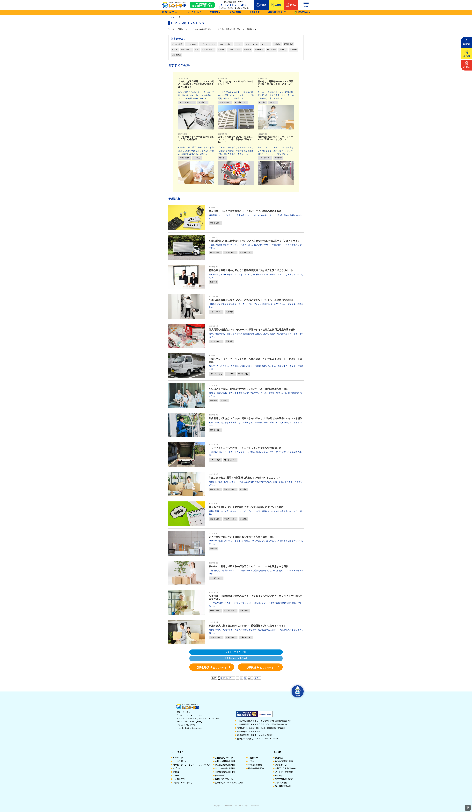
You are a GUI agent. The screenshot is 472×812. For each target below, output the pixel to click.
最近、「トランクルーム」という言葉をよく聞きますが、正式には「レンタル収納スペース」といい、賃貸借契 (275, 150)
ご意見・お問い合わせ (182, 782)
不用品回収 (288, 44)
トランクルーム (252, 44)
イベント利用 (177, 44)
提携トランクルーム (224, 779)
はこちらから (211, 667)
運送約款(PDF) (281, 764)
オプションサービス (208, 44)
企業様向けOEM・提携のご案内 (229, 782)
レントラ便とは (180, 761)
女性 (197, 49)
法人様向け (259, 49)
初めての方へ (304, 12)
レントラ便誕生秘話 (284, 761)
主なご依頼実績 (255, 764)
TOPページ (178, 757)
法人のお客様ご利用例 (225, 768)
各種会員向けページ (277, 12)
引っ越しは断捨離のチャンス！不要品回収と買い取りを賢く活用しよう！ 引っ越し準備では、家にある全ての (276, 95)
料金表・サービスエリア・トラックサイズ (191, 764)
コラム (251, 761)
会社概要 (279, 757)
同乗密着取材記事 (256, 768)
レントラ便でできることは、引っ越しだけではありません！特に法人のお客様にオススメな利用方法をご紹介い (196, 95)
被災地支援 (271, 49)
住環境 (174, 49)
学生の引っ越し (208, 49)
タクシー (238, 44)
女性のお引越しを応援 (225, 761)
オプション (178, 768)
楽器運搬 (247, 49)
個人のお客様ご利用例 (225, 764)
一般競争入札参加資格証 (286, 768)
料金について (168, 12)
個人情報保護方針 (283, 786)
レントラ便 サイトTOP (236, 652)
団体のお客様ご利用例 (225, 772)
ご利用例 (214, 12)
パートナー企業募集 (284, 772)
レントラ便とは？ (193, 12)
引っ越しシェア (235, 49)
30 (245, 678)
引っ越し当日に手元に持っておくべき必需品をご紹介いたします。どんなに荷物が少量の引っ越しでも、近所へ (196, 150)
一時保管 (277, 44)
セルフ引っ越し (225, 44)
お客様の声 (254, 12)
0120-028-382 (234, 5)
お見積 (176, 772)
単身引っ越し (186, 49)
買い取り (282, 49)
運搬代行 (293, 49)
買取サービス (221, 775)
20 (241, 678)
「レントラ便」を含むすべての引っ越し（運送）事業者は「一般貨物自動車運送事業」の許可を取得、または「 (235, 150)
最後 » (257, 678)
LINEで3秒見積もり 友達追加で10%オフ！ (202, 5)
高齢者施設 (176, 55)
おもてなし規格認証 (284, 779)
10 (237, 678)
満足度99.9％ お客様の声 (236, 658)
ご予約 (176, 775)
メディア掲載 (281, 782)
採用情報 (279, 775)
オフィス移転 (191, 44)
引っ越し (221, 49)
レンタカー (265, 44)
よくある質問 (235, 12)
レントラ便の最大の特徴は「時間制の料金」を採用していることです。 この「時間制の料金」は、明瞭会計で (236, 95)
